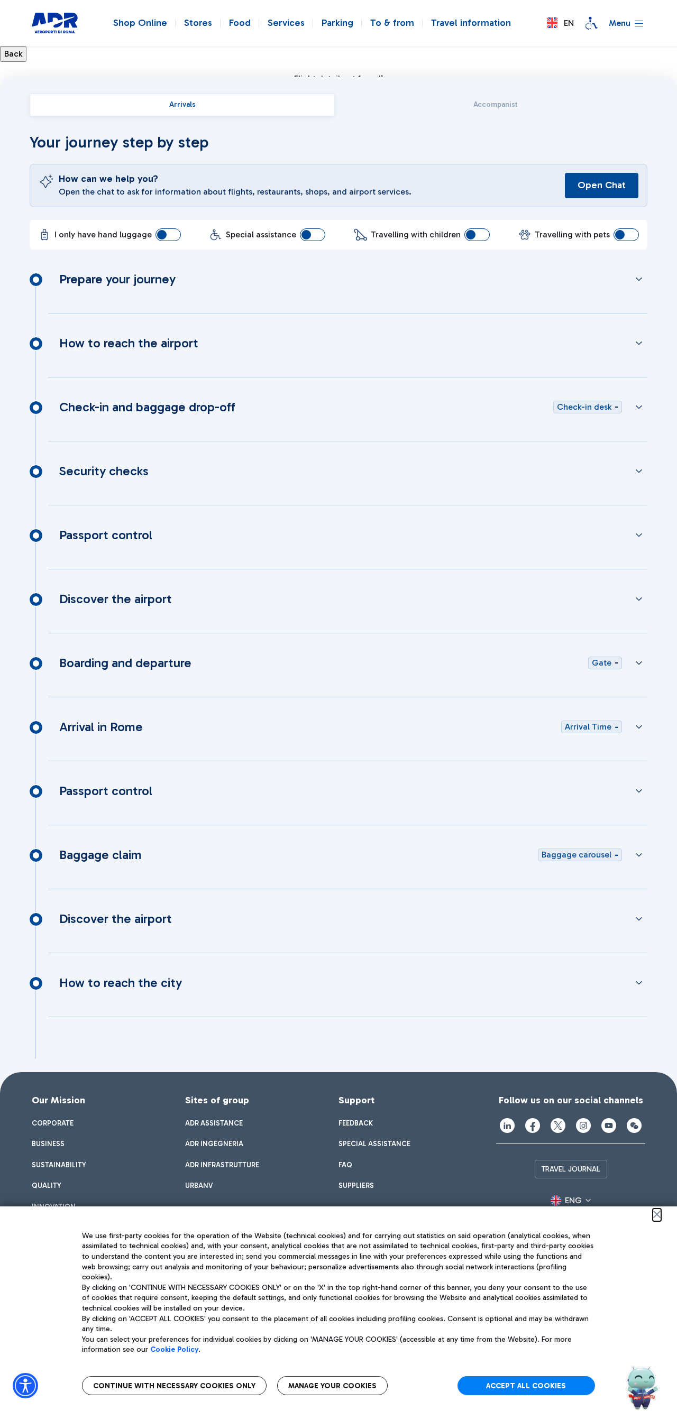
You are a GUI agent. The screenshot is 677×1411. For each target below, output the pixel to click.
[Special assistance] (591, 23)
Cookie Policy (174, 1349)
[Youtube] (608, 1125)
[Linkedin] (507, 1125)
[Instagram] (583, 1125)
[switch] (168, 234)
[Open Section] (638, 279)
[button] (560, 23)
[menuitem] (53, 1123)
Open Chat (602, 185)
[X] (558, 1125)
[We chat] (634, 1125)
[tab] (182, 105)
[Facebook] (532, 1125)
